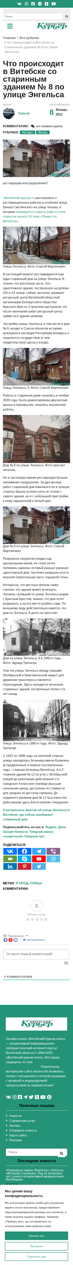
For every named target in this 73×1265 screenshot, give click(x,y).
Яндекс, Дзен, (55, 827)
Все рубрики (29, 38)
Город (22, 883)
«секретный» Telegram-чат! (24, 836)
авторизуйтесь (35, 939)
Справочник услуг (22, 1120)
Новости (15, 1116)
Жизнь (42, 132)
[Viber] (53, 851)
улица (36, 883)
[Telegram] (39, 851)
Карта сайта (18, 1135)
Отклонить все (36, 1256)
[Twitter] (39, 866)
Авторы (27, 132)
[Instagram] (53, 858)
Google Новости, (16, 831)
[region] (36, 1225)
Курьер (24, 113)
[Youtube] (39, 858)
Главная (9, 38)
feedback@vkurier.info (22, 1066)
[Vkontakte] (10, 851)
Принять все (36, 1235)
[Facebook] (24, 851)
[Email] (10, 858)
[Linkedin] (10, 866)
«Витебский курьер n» (19, 198)
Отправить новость (23, 1130)
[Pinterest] (24, 866)
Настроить (36, 1246)
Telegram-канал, (41, 831)
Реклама (15, 1140)
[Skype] (24, 858)
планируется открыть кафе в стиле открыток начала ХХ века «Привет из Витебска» (34, 216)
